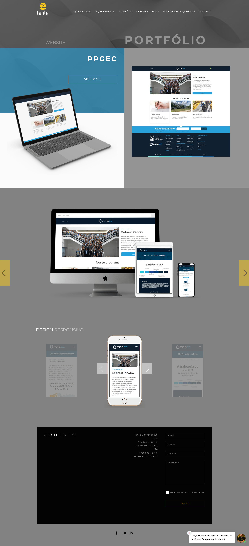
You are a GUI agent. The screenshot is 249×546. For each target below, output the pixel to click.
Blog (155, 11)
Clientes (142, 11)
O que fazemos (104, 11)
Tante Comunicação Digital (44, 11)
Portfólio (125, 11)
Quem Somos (82, 11)
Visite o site (92, 79)
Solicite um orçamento (179, 11)
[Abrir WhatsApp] (7, 538)
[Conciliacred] (5, 273)
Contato (204, 11)
